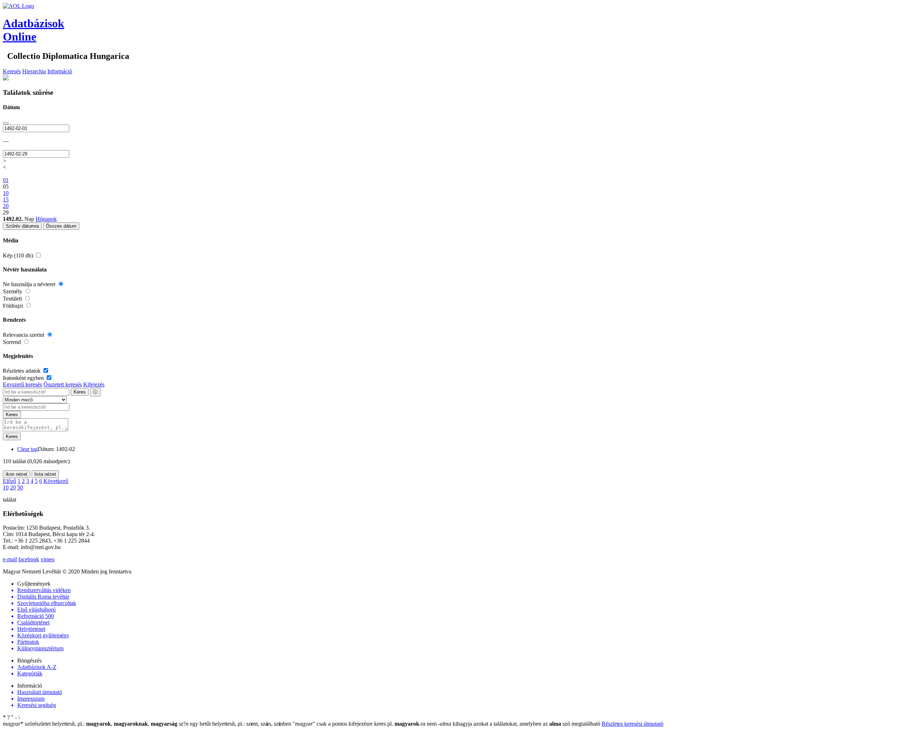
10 (6, 487)
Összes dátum (61, 226)
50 (20, 487)
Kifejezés (93, 384)
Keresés (12, 71)
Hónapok (46, 219)
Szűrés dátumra (22, 226)
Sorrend (12, 342)
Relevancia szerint (24, 335)
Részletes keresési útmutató (632, 724)
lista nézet (45, 474)
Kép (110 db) (18, 255)
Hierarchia (34, 71)
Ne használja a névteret (30, 284)
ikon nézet (16, 474)
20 (13, 487)
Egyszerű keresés (22, 384)
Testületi (13, 299)
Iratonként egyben (24, 378)
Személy (13, 291)
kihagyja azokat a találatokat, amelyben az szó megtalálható (520, 724)
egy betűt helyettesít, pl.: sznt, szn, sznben (236, 724)
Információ (59, 71)
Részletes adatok (22, 371)
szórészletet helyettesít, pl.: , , (90, 724)
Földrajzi (13, 306)
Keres (80, 392)
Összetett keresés (62, 384)
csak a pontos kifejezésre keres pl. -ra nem (365, 724)
